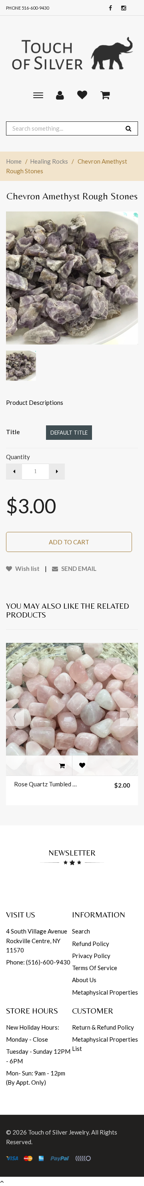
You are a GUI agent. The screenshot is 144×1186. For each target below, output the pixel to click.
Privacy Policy (91, 955)
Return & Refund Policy (103, 1027)
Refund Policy (90, 943)
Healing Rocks (49, 161)
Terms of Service (94, 967)
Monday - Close (27, 1039)
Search (81, 931)
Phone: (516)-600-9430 (38, 962)
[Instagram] (121, 8)
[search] (128, 128)
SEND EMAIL (78, 568)
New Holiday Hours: (32, 1027)
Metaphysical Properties (105, 992)
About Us (84, 979)
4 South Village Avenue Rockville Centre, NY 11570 (36, 940)
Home (14, 161)
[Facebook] (108, 8)
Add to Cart (69, 542)
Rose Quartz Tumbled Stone (45, 784)
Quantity (18, 456)
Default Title (69, 432)
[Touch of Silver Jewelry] (72, 52)
